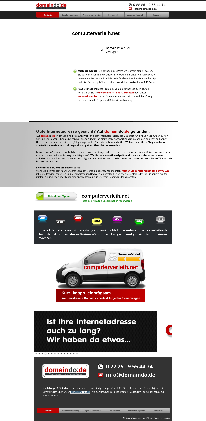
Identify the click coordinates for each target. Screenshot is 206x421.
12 (70, 353)
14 (76, 353)
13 (73, 353)
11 (67, 353)
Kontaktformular (80, 391)
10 (64, 353)
